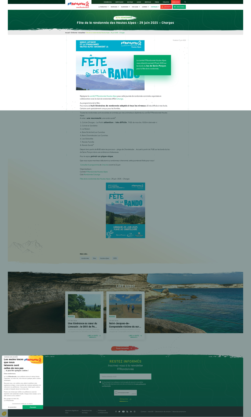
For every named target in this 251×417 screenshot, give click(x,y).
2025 (115, 258)
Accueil (67, 33)
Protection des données (87, 411)
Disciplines (114, 7)
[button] (4, 413)
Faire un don (176, 2)
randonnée (85, 258)
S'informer (154, 7)
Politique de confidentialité (103, 411)
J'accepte (33, 407)
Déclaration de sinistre (163, 411)
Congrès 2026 (108, 2)
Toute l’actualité (122, 348)
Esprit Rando (119, 2)
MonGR (139, 2)
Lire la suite (93, 336)
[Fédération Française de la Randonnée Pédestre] (78, 4)
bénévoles (148, 2)
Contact (143, 411)
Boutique (130, 2)
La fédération (102, 7)
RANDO (71, 317)
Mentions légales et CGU (72, 411)
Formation (166, 2)
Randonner (124, 7)
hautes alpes (104, 258)
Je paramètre (12, 407)
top (117, 403)
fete (94, 258)
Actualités (81, 33)
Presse (157, 2)
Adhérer (144, 7)
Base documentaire (179, 411)
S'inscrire (124, 398)
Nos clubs (135, 7)
